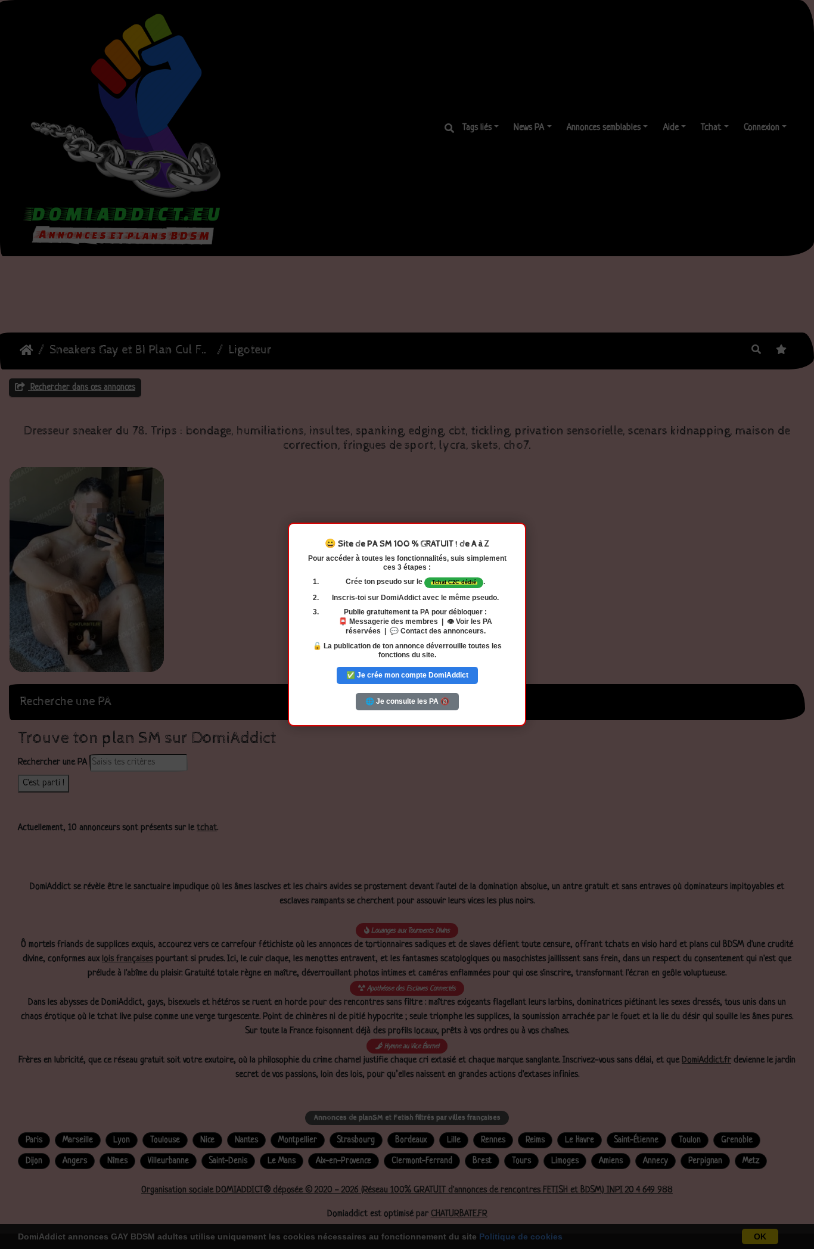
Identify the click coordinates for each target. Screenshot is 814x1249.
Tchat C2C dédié (454, 582)
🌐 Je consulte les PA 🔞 (407, 701)
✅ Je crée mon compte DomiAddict (407, 675)
